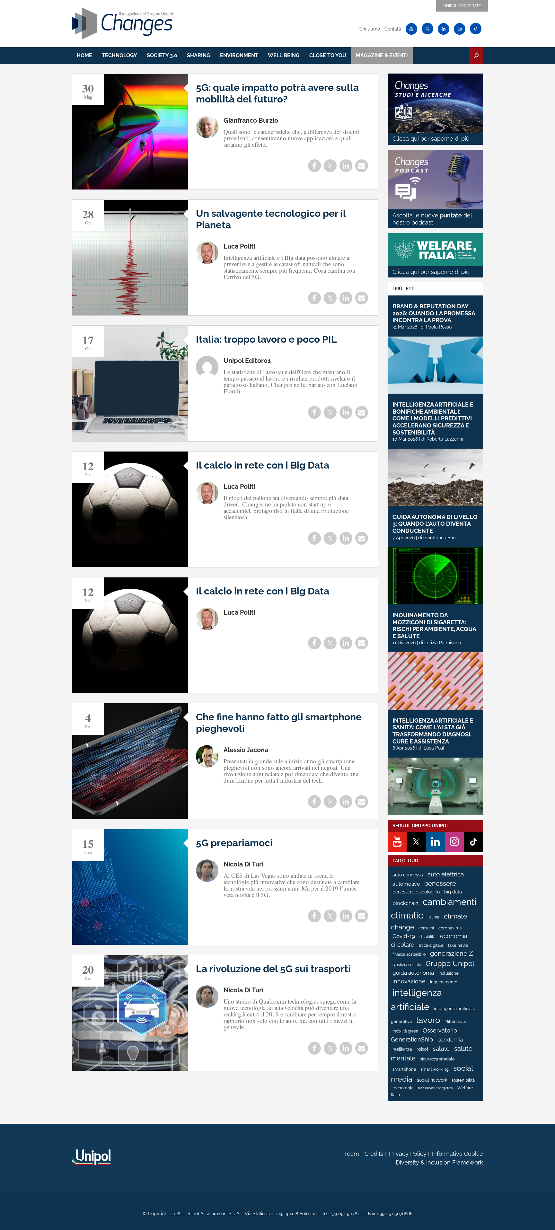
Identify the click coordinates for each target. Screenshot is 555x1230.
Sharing (198, 55)
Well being (284, 55)
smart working (435, 1069)
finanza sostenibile (409, 954)
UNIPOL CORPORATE (462, 6)
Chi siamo (369, 28)
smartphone (404, 1069)
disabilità (427, 937)
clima (434, 917)
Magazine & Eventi (382, 55)
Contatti (392, 28)
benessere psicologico (416, 891)
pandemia (450, 1039)
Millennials (455, 1021)
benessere (440, 883)
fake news (458, 945)
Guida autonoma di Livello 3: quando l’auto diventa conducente (435, 524)
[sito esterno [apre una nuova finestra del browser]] (91, 1157)
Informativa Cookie (457, 1153)
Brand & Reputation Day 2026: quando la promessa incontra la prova (433, 313)
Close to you (327, 55)
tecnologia (402, 1087)
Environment (239, 55)
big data (453, 891)
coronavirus (450, 928)
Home (84, 55)
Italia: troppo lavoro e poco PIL (266, 339)
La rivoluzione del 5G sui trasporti (273, 968)
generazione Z (451, 953)
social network (432, 1080)
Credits (374, 1153)
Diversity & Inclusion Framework (439, 1162)
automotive (406, 884)
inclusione (448, 973)
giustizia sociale (406, 964)
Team (351, 1153)
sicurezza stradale (437, 1059)
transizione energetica (435, 1088)
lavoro (428, 1020)
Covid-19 (403, 936)
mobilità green (405, 1031)
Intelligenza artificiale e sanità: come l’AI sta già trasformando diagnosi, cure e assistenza (432, 731)
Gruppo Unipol (450, 964)
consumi (426, 928)
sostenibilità (463, 1080)
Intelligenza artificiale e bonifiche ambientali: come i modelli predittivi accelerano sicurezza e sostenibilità (432, 418)
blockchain (405, 903)
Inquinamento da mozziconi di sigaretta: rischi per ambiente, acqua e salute (434, 625)
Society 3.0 (162, 55)
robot (422, 1049)
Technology (119, 55)
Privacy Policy (408, 1153)
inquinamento (443, 982)
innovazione (409, 981)
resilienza (402, 1049)
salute (441, 1048)
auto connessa (407, 874)
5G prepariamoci (234, 842)
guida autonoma (413, 973)
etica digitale (431, 945)
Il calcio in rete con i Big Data (262, 465)
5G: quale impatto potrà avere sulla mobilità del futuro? (277, 93)
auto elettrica (445, 874)
